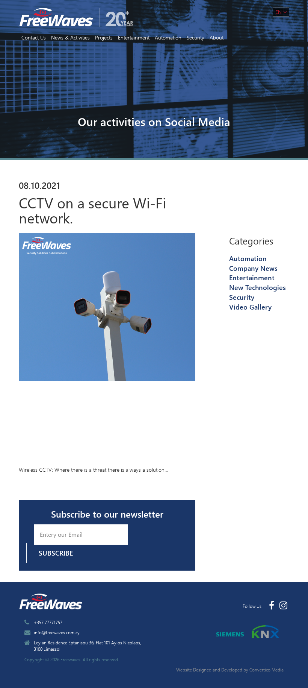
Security (195, 37)
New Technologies (257, 287)
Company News (253, 268)
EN (279, 11)
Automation (168, 37)
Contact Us (33, 37)
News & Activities (70, 37)
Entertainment (133, 37)
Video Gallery (250, 306)
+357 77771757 (48, 622)
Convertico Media (266, 670)
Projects (104, 37)
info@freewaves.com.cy (57, 632)
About (216, 37)
